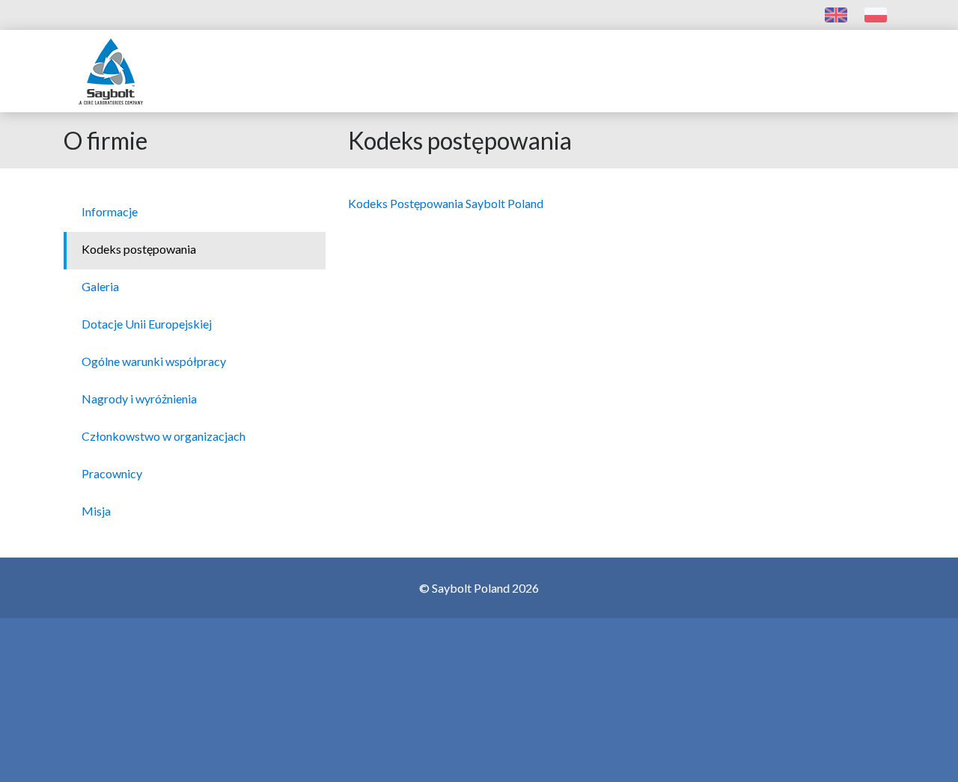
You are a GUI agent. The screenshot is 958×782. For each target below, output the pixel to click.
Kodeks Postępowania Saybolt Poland (445, 203)
